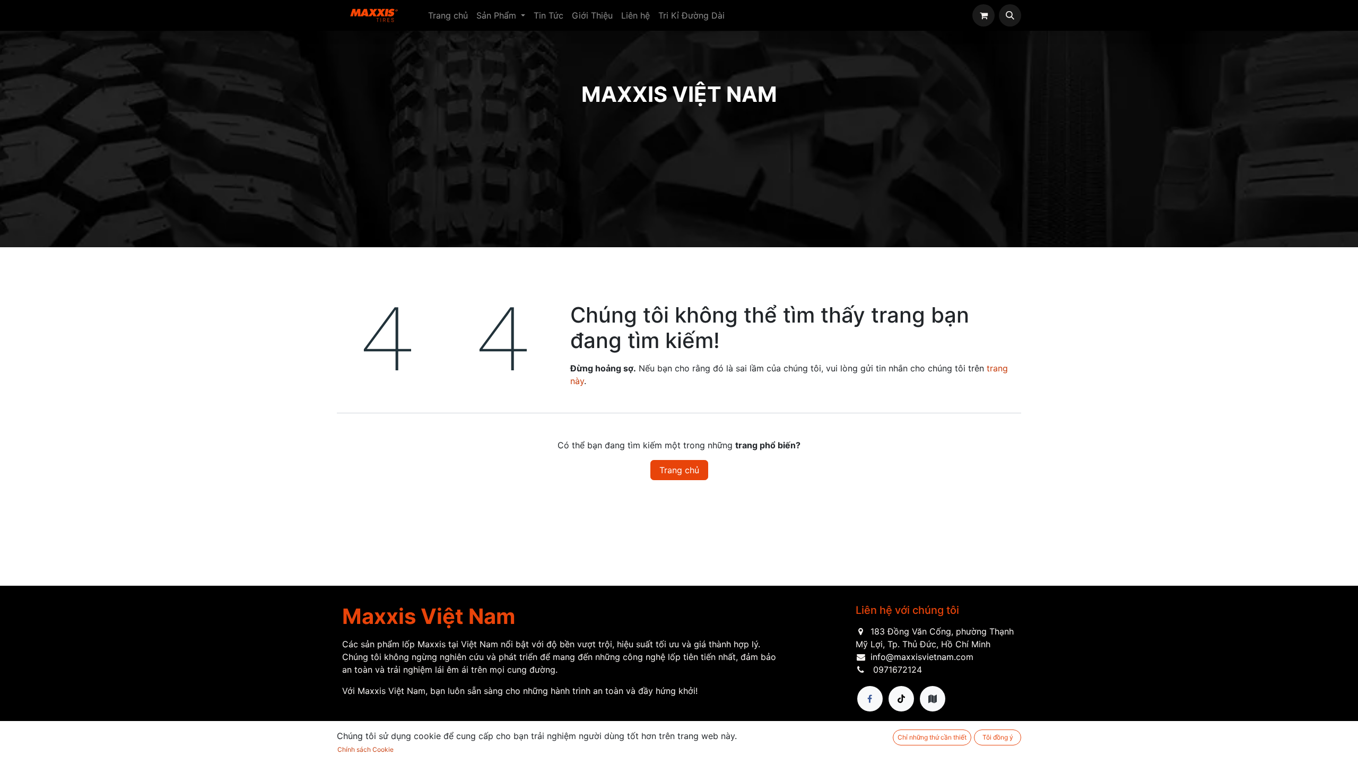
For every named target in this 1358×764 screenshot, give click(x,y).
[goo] (932, 698)
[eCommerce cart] (983, 15)
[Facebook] (870, 698)
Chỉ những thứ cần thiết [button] (932, 737)
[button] (1010, 15)
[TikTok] (901, 698)
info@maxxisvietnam (912, 657)
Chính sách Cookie (365, 749)
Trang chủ (679, 470)
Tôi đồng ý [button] (997, 737)
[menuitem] (448, 15)
